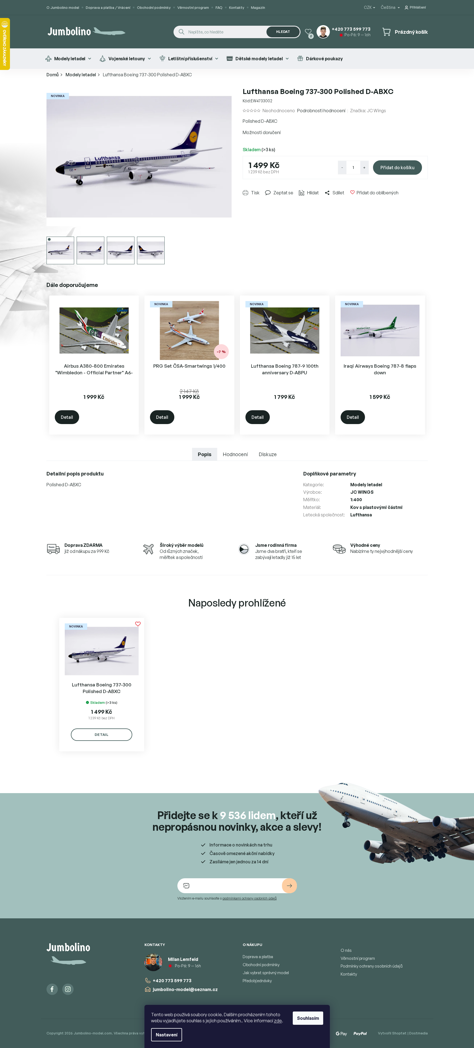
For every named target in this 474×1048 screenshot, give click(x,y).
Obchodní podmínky (154, 7)
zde (278, 1020)
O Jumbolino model (62, 7)
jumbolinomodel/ (68, 989)
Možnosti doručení (262, 132)
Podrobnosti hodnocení (321, 110)
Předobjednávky (257, 980)
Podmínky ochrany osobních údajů (372, 966)
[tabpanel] (101, 684)
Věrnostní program (193, 7)
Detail (67, 417)
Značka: (368, 110)
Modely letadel (366, 484)
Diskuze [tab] (268, 454)
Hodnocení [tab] (235, 454)
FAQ (219, 7)
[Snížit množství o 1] (342, 167)
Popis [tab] (204, 454)
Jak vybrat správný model (266, 972)
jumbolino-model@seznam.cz (185, 989)
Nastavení (166, 1034)
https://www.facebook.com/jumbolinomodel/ (52, 989)
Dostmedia (418, 1033)
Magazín (258, 7)
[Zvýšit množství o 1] (364, 167)
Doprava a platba (258, 956)
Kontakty (236, 7)
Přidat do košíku (397, 167)
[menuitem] (68, 58)
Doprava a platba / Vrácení (108, 7)
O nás (346, 950)
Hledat (283, 32)
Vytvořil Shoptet (392, 1033)
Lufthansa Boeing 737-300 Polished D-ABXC (101, 688)
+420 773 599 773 (172, 980)
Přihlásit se (289, 885)
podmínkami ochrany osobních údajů (249, 898)
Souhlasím (308, 1018)
